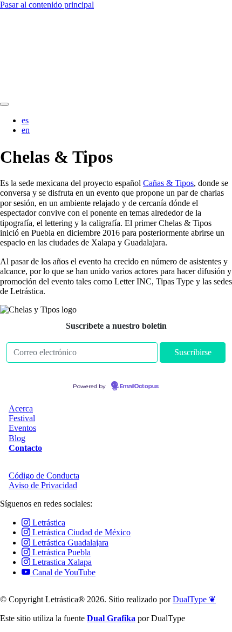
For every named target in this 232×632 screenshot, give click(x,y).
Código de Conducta (44, 475)
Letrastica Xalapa (61, 562)
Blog (17, 438)
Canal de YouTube (62, 572)
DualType (194, 599)
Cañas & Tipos (168, 183)
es (25, 120)
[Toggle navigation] (4, 104)
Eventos (22, 428)
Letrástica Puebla (60, 552)
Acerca (21, 408)
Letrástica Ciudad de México (80, 532)
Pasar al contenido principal (47, 4)
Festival (22, 418)
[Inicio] (116, 91)
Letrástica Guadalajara (69, 542)
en (26, 130)
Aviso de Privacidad (43, 485)
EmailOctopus (139, 386)
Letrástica (47, 522)
